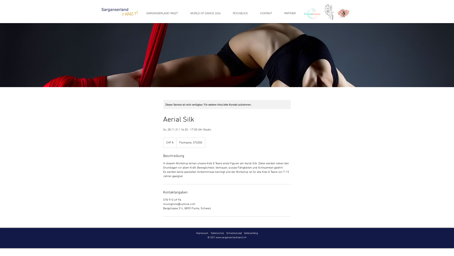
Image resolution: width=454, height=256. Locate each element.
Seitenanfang (251, 233)
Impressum (202, 233)
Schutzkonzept (234, 233)
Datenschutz (217, 233)
